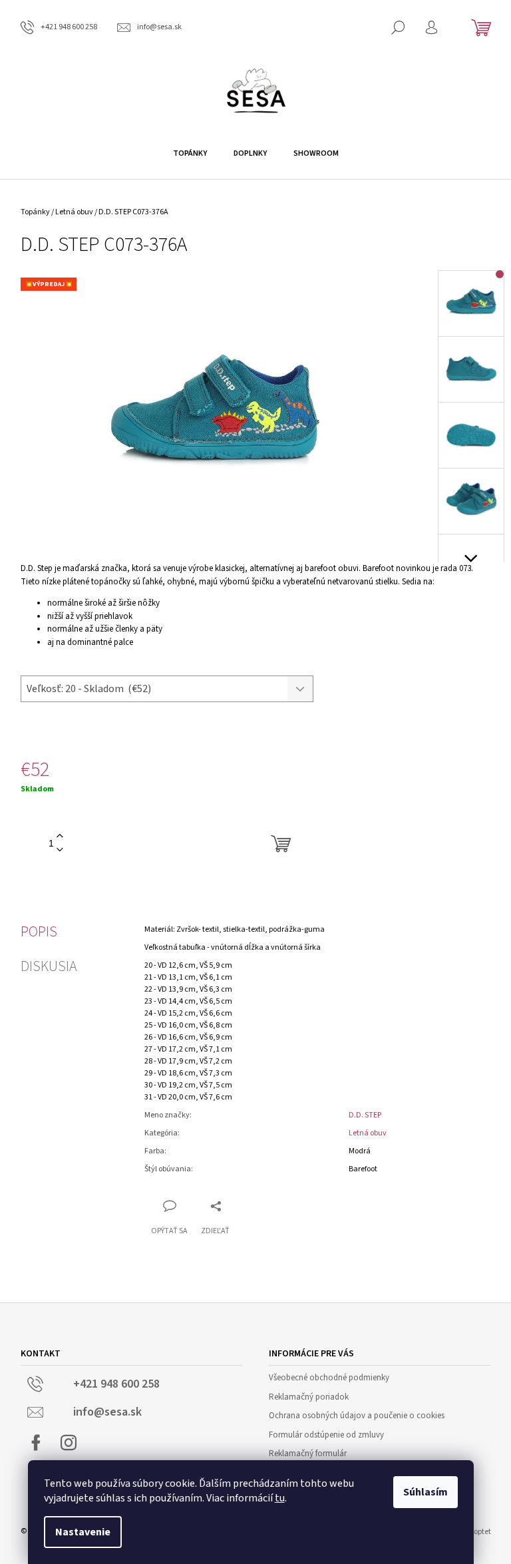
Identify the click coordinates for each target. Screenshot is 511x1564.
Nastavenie (82, 1532)
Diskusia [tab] (49, 966)
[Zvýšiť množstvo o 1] (60, 836)
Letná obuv (368, 1133)
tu (280, 1498)
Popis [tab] (39, 932)
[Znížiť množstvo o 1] (60, 850)
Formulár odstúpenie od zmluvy (326, 1435)
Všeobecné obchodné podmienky (329, 1378)
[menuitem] (190, 154)
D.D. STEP (365, 1115)
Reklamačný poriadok (309, 1397)
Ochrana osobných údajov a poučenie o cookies (356, 1416)
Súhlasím (425, 1492)
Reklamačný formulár (308, 1454)
